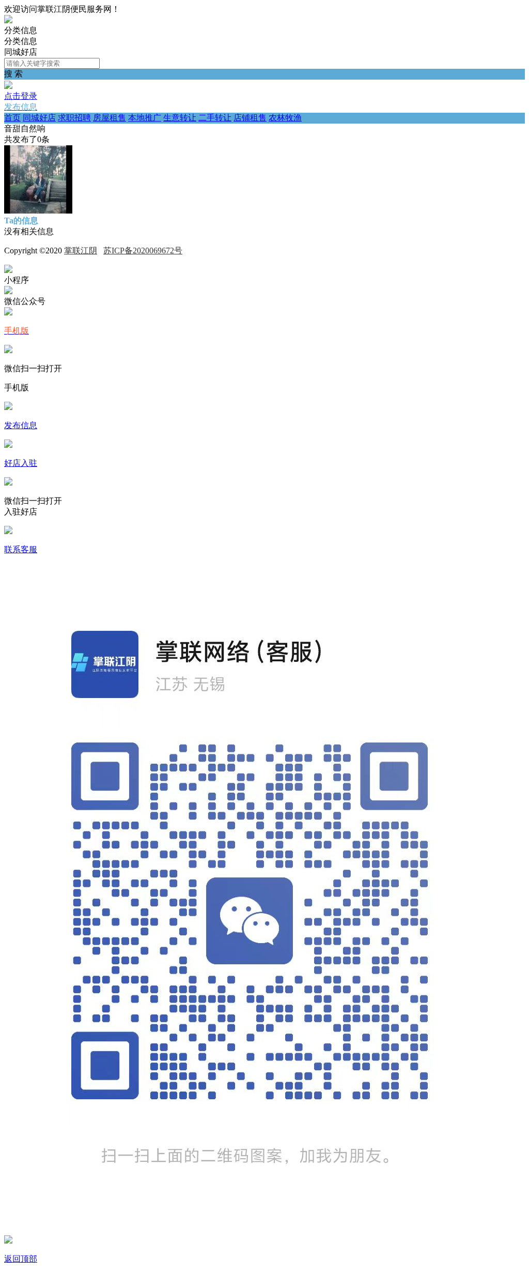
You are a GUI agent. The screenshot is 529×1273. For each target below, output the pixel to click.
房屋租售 (109, 117)
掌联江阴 (80, 250)
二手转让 (214, 117)
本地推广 (144, 117)
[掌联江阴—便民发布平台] (8, 20)
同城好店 (39, 117)
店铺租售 (250, 117)
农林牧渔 (285, 117)
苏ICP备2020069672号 (142, 250)
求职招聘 (74, 117)
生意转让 (179, 117)
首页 (12, 117)
